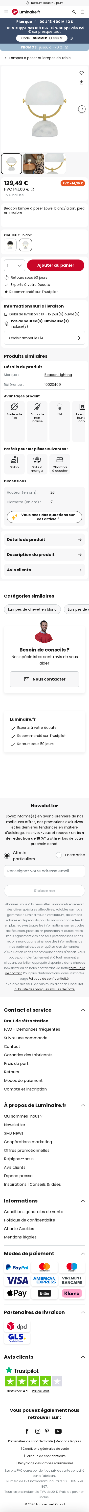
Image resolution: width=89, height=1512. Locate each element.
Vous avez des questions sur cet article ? (48, 516)
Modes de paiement (23, 1080)
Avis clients (19, 570)
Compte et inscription (25, 1089)
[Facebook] (30, 1431)
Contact (12, 1046)
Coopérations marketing (28, 1142)
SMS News (13, 1133)
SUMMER (41, 38)
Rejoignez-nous (19, 1159)
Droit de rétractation (26, 1021)
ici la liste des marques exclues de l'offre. (44, 989)
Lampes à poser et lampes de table (40, 57)
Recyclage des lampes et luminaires (45, 1463)
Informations (21, 1200)
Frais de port (16, 1063)
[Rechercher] (74, 12)
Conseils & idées (45, 1184)
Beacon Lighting (58, 374)
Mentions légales (20, 1237)
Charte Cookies (19, 1229)
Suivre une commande (25, 1038)
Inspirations (15, 1184)
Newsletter (14, 1125)
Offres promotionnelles (26, 1150)
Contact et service (27, 1010)
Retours (11, 1072)
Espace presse (18, 1176)
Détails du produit (26, 539)
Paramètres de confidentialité (30, 1441)
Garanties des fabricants (28, 1055)
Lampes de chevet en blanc (32, 609)
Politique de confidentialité (48, 978)
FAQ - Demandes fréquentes (32, 1029)
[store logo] (29, 12)
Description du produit (31, 554)
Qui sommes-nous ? (23, 1116)
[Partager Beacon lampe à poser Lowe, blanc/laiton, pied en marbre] (81, 82)
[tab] (44, 1049)
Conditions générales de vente (33, 1212)
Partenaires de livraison (34, 1312)
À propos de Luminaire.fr (35, 1105)
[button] (11, 163)
